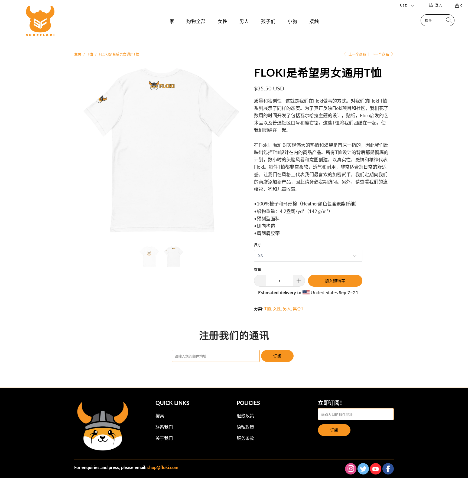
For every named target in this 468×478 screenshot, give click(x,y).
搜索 (159, 415)
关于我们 (164, 438)
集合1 (298, 308)
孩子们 (268, 21)
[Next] (239, 150)
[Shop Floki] (40, 26)
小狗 (292, 21)
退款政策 (245, 415)
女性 (222, 21)
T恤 (267, 308)
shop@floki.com (162, 467)
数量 (257, 269)
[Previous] (83, 150)
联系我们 (164, 427)
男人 (244, 21)
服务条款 (245, 438)
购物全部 (196, 21)
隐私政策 (245, 427)
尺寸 (257, 245)
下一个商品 (380, 54)
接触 (314, 21)
